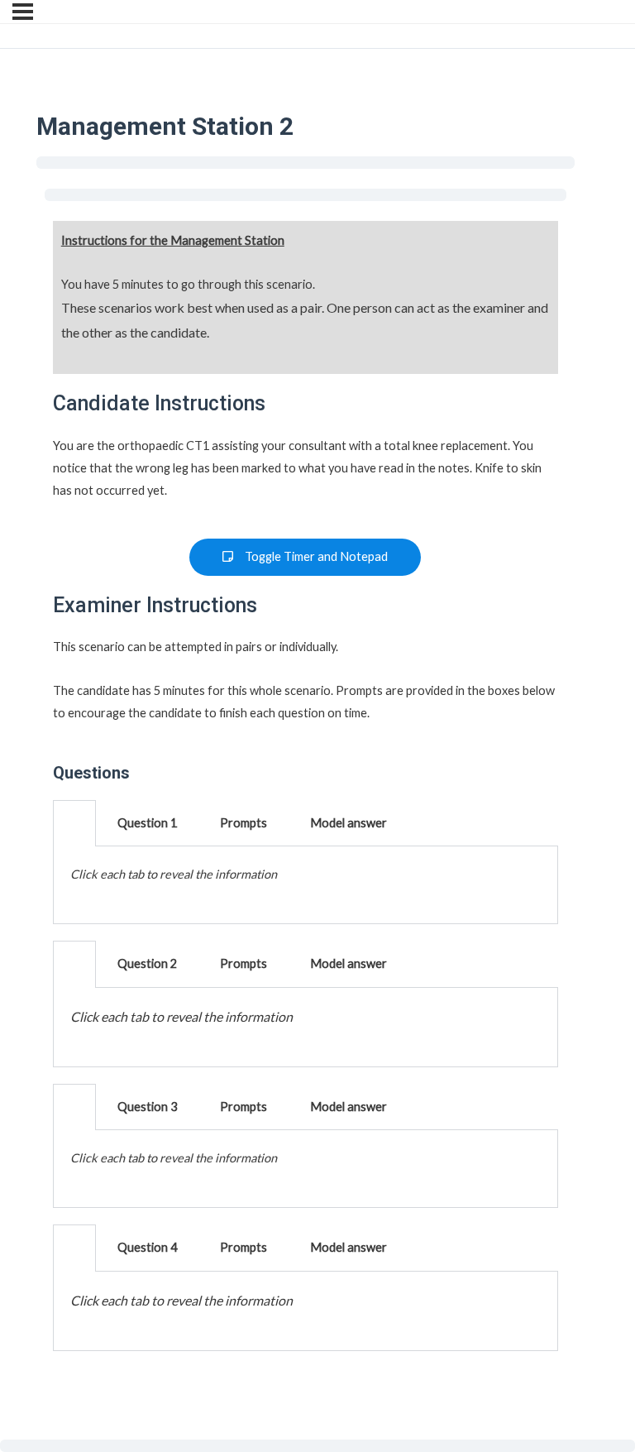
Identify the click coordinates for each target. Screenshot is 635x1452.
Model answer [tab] (348, 823)
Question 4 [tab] (147, 1247)
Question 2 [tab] (147, 963)
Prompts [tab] (243, 823)
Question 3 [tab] (147, 1107)
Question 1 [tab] (147, 823)
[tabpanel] (305, 885)
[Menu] (22, 11)
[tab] (74, 823)
